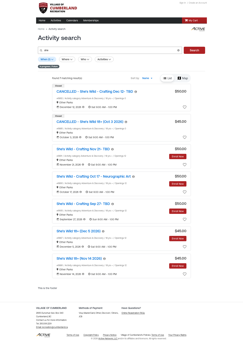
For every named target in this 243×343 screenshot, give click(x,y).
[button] (178, 50)
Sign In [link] (182, 3)
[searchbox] (109, 50)
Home (41, 29)
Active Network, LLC (108, 338)
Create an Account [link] (198, 3)
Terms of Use (157, 335)
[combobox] (148, 78)
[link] (95, 91)
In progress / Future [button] (49, 66)
